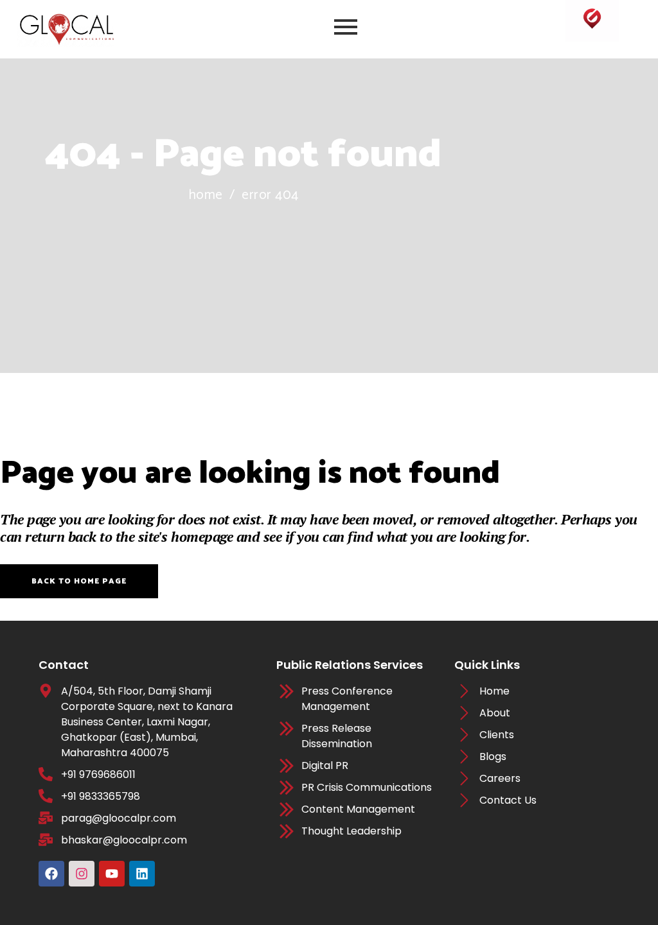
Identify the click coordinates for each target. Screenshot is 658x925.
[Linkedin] (142, 873)
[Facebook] (51, 873)
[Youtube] (112, 873)
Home (205, 195)
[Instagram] (81, 873)
